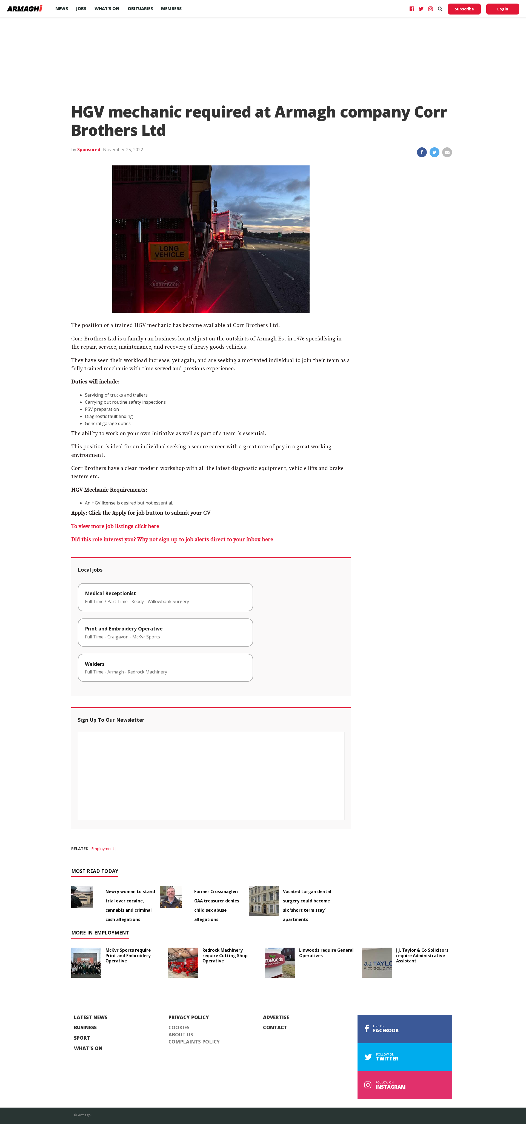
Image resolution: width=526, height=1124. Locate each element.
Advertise (276, 1017)
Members (171, 8)
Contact (275, 1027)
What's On (88, 1048)
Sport (82, 1038)
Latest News (90, 1017)
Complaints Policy (194, 1041)
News (61, 8)
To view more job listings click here (115, 526)
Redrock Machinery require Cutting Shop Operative (225, 955)
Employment (102, 848)
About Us (180, 1034)
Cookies (179, 1027)
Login (502, 9)
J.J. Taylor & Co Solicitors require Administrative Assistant (422, 955)
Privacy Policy (188, 1017)
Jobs (81, 8)
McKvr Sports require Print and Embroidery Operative (128, 955)
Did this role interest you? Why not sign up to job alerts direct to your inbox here (172, 539)
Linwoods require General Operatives (326, 952)
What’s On (107, 8)
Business (85, 1027)
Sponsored (88, 150)
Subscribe (464, 9)
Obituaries (140, 8)
